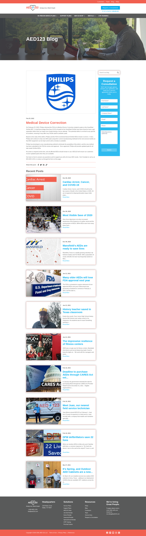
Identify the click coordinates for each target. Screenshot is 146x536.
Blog (112, 2)
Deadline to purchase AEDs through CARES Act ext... (78, 374)
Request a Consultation (110, 8)
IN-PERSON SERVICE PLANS (47, 16)
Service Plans (67, 505)
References (71, 532)
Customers (100, 2)
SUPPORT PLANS (65, 16)
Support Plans (67, 508)
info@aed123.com (33, 511)
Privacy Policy (62, 532)
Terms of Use (53, 532)
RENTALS (91, 16)
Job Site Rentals (68, 512)
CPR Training (103, 16)
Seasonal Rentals (68, 517)
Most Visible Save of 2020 (77, 215)
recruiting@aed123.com (113, 514)
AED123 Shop (79, 16)
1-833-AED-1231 (115, 11)
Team (108, 2)
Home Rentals (67, 515)
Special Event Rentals (70, 519)
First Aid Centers (68, 524)
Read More (66, 197)
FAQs (117, 2)
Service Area (88, 515)
